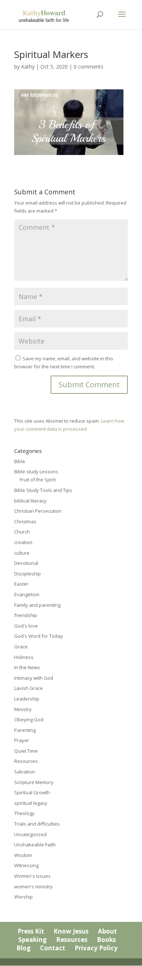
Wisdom (23, 855)
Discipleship (27, 573)
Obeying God (28, 719)
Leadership (26, 698)
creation (23, 542)
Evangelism (26, 594)
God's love (26, 625)
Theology (24, 813)
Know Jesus (71, 931)
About (107, 931)
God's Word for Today (38, 636)
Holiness (23, 657)
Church (22, 531)
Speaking (32, 939)
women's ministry (33, 886)
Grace (21, 646)
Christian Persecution (38, 511)
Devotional (26, 563)
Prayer (21, 740)
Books (106, 939)
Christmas (25, 521)
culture (21, 553)
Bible (19, 461)
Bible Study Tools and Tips (43, 490)
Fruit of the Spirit (38, 479)
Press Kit (30, 931)
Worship (23, 896)
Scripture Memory (34, 782)
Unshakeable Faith (35, 844)
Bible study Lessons (36, 471)
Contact (52, 948)
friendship (25, 615)
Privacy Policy (96, 948)
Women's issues (32, 876)
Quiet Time (26, 751)
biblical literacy (30, 500)
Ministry (23, 709)
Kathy (28, 66)
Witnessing (26, 865)
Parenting (25, 730)
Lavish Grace (28, 688)
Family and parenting (37, 605)
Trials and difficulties (37, 823)
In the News (27, 667)
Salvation (24, 771)
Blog (23, 948)
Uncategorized (30, 834)
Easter (21, 584)
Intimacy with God (33, 678)
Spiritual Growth (32, 792)
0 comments (88, 66)
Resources (26, 761)
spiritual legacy (30, 803)
